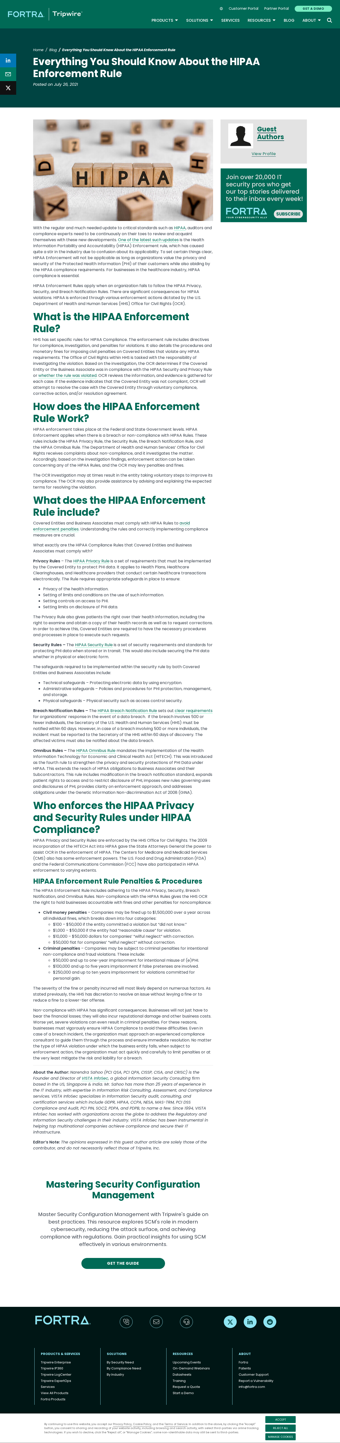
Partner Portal (276, 8)
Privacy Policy (122, 1424)
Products (165, 20)
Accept (280, 1420)
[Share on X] (8, 88)
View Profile (264, 154)
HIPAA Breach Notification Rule (127, 711)
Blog (289, 20)
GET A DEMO (313, 8)
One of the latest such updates (148, 240)
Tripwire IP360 (52, 1368)
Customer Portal (243, 8)
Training (179, 1380)
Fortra (243, 1362)
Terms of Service (175, 1424)
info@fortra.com (252, 1386)
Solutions (199, 20)
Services (230, 20)
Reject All (280, 1428)
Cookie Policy (142, 1424)
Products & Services (60, 1353)
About (311, 20)
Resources (262, 20)
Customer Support (254, 1374)
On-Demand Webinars (191, 1368)
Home (38, 49)
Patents (245, 1368)
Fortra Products (53, 1399)
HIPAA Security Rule (94, 645)
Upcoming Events (187, 1362)
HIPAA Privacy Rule (91, 561)
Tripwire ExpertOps (56, 1380)
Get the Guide (123, 1263)
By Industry (115, 1374)
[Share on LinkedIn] (8, 60)
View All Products (54, 1393)
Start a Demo (183, 1393)
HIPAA (180, 228)
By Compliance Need (124, 1368)
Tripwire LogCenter (56, 1374)
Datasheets (182, 1374)
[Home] (45, 14)
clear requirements (194, 711)
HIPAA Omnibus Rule (95, 750)
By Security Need (120, 1362)
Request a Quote (186, 1386)
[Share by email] (8, 74)
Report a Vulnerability (256, 1380)
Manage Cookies (280, 1437)
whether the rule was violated (67, 375)
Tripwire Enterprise (56, 1362)
